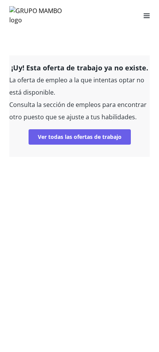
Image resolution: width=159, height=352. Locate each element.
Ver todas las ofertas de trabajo (80, 136)
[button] (143, 15)
